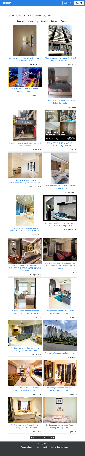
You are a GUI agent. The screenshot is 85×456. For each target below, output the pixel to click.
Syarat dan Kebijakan (59, 447)
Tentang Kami (26, 447)
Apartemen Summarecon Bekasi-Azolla (60, 353)
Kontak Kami (42, 447)
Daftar (67, 3)
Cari (78, 3)
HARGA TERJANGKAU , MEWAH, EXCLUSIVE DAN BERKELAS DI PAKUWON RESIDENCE (25, 268)
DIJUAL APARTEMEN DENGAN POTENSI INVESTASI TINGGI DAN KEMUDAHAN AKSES (60, 265)
